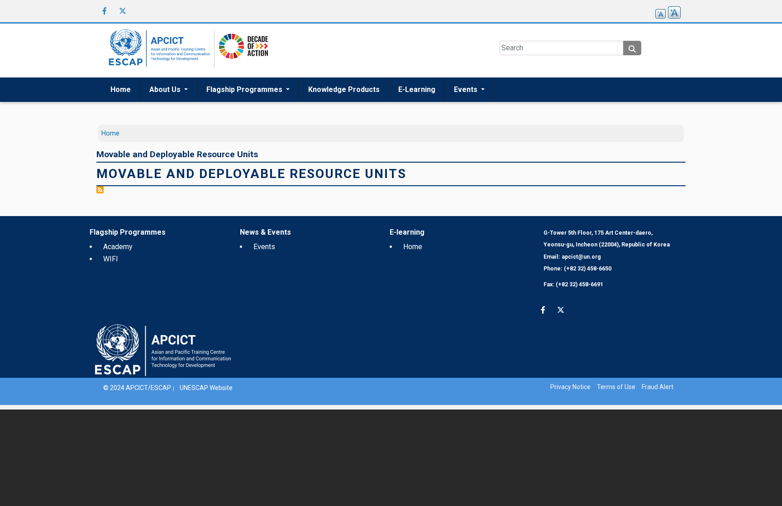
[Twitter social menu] (122, 10)
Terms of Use (616, 386)
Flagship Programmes (245, 89)
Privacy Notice (570, 386)
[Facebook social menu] (104, 10)
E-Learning (416, 89)
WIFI (110, 259)
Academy (118, 246)
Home (120, 89)
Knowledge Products (344, 89)
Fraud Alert (657, 386)
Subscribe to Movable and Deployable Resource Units (100, 189)
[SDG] (241, 50)
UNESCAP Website (206, 387)
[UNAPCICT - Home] (163, 349)
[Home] (158, 50)
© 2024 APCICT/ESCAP (137, 387)
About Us (165, 89)
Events (466, 89)
